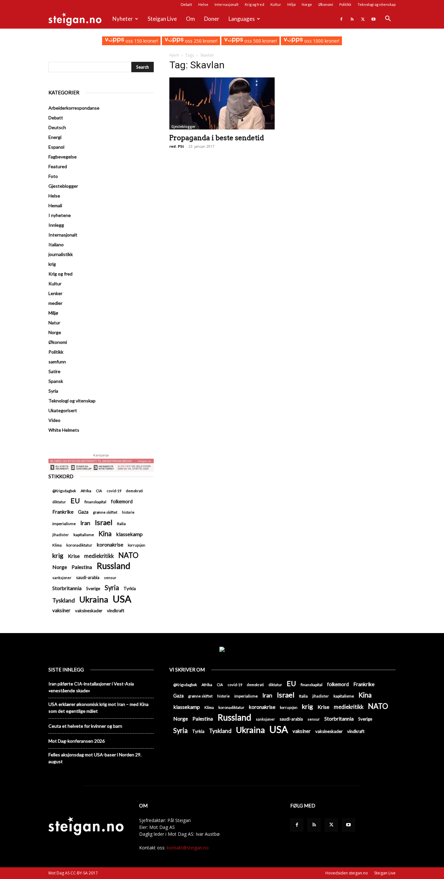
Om (190, 18)
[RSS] (352, 19)
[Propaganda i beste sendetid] (222, 103)
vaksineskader (88, 610)
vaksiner (61, 610)
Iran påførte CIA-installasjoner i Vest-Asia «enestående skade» (91, 687)
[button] (388, 19)
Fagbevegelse (62, 156)
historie (128, 512)
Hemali (55, 205)
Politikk (345, 4)
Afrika (86, 490)
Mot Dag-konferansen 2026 (76, 741)
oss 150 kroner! (141, 41)
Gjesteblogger (183, 126)
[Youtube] (373, 19)
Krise (74, 556)
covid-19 (114, 491)
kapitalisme (83, 534)
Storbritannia (67, 588)
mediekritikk (99, 556)
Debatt (186, 4)
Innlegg (56, 225)
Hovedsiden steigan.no (346, 873)
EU (75, 500)
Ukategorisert (62, 410)
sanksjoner (62, 577)
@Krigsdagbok (64, 491)
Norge (307, 4)
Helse (203, 4)
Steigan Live (162, 18)
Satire (54, 371)
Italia (121, 523)
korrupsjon (136, 545)
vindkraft (115, 610)
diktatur (59, 502)
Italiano (56, 244)
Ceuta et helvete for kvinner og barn (85, 726)
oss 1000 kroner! (321, 41)
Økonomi (325, 4)
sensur (110, 577)
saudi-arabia (87, 577)
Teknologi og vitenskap (377, 4)
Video (54, 420)
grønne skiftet (105, 512)
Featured (57, 166)
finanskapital (95, 501)
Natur (54, 322)
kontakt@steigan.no (188, 848)
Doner (211, 18)
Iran (85, 523)
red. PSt (176, 146)
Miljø (291, 4)
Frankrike (62, 512)
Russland (113, 565)
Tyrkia (130, 588)
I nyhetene (59, 215)
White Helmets (63, 430)
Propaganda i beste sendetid (216, 138)
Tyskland (63, 600)
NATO (128, 555)
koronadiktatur (79, 545)
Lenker (55, 293)
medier (55, 303)
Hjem (174, 55)
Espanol (56, 147)
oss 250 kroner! (200, 41)
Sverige (93, 588)
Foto (53, 176)
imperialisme (64, 523)
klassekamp (129, 534)
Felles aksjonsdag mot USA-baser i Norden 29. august (94, 758)
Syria (53, 391)
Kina (104, 533)
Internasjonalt (227, 4)
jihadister (60, 535)
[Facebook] (341, 19)
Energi (54, 137)
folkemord (122, 501)
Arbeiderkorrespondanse (73, 108)
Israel (103, 522)
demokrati (134, 491)
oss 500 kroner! (260, 41)
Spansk (55, 381)
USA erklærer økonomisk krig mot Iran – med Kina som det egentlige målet (98, 707)
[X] (363, 19)
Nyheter (122, 18)
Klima (57, 545)
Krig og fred (254, 4)
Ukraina (93, 599)
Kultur (275, 4)
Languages (242, 18)
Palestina (82, 567)
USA (122, 598)
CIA (99, 491)
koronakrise (110, 545)
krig (52, 264)
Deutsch (57, 127)
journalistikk (60, 254)
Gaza (83, 512)
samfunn (57, 361)
